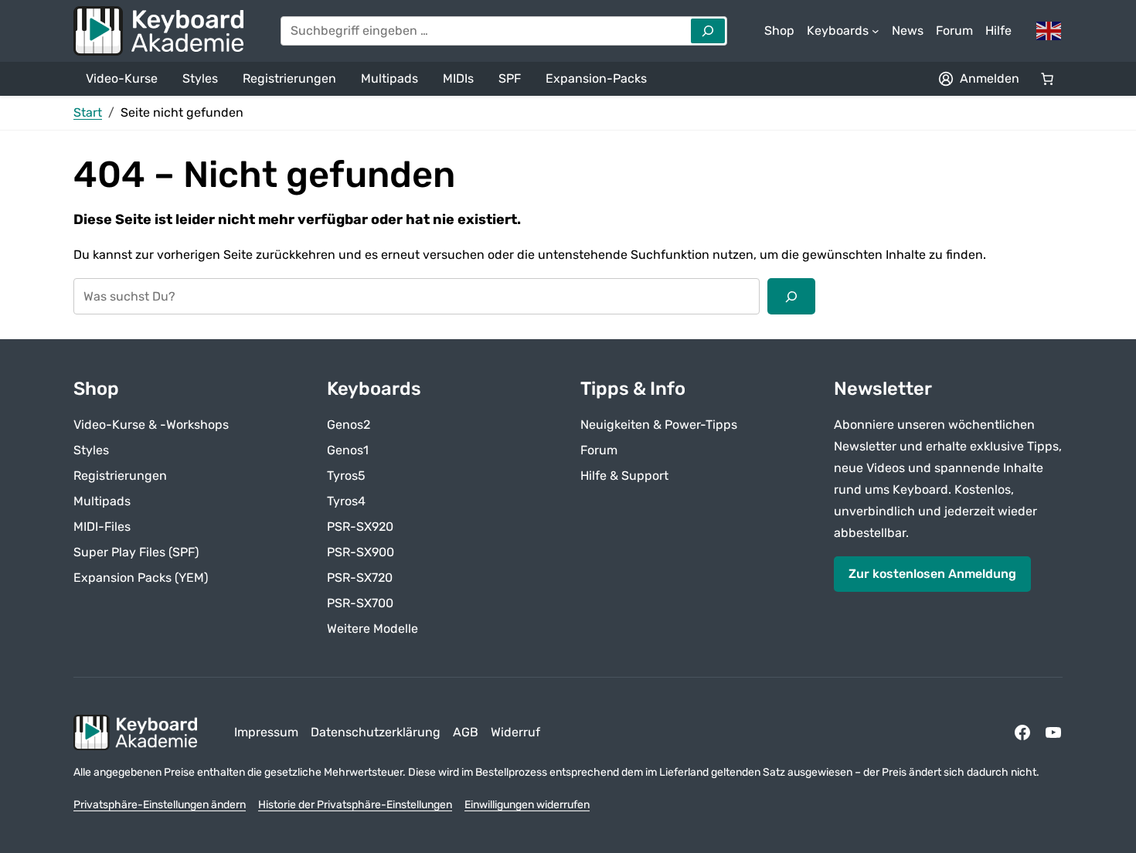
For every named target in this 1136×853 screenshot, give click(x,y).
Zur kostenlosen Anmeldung (932, 573)
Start (87, 112)
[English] (1049, 29)
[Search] (708, 31)
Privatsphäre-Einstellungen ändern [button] (159, 804)
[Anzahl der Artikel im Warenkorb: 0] (1047, 78)
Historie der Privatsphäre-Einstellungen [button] (355, 804)
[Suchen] (791, 296)
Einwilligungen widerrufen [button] (527, 804)
